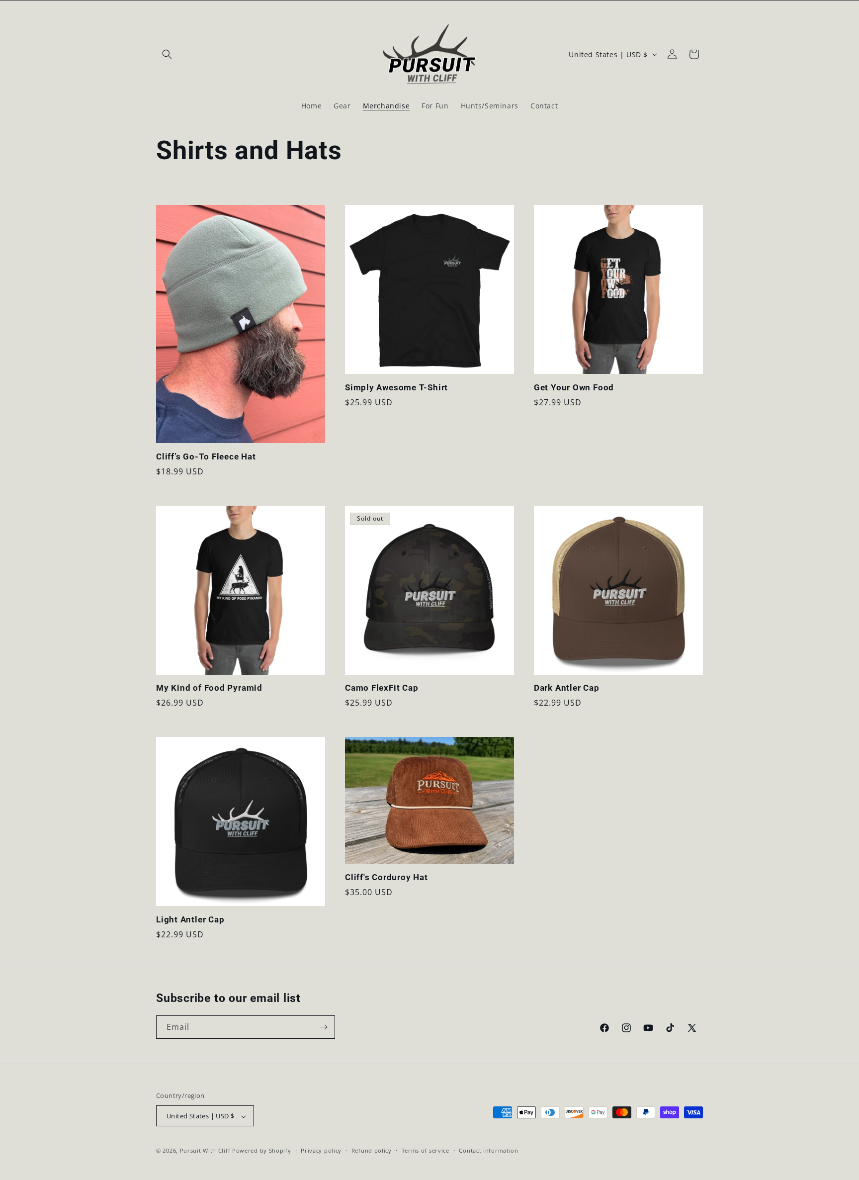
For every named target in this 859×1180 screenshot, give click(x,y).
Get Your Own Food (574, 387)
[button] (167, 54)
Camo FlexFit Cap (381, 688)
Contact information (488, 1150)
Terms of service (425, 1150)
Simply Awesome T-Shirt (396, 387)
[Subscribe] (324, 1027)
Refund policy (371, 1150)
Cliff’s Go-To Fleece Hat (206, 456)
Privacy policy (321, 1150)
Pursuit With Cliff (205, 1151)
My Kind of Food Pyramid (209, 688)
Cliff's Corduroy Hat (386, 877)
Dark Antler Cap (567, 688)
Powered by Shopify (261, 1151)
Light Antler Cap (190, 919)
